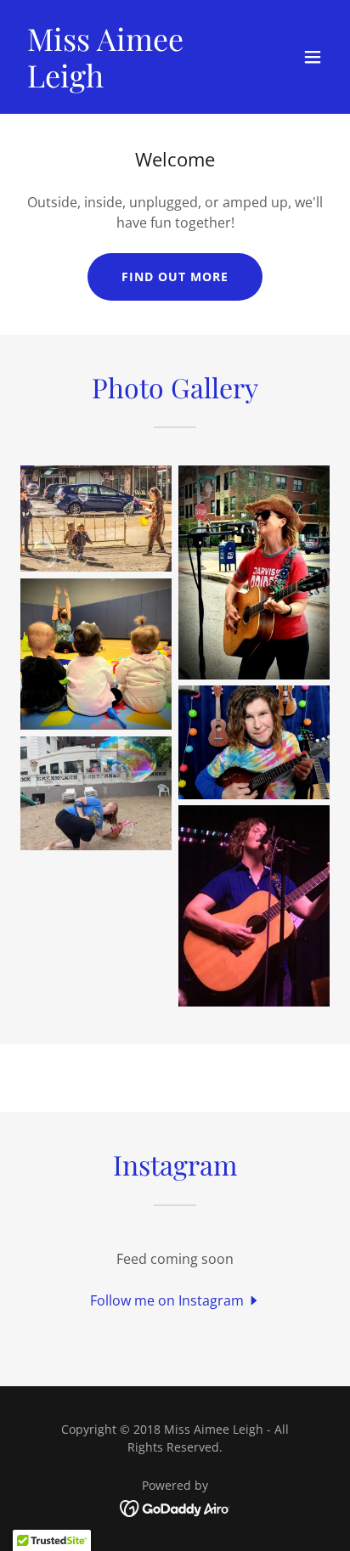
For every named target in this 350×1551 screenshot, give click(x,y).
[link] (128, 82)
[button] (313, 57)
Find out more (175, 276)
